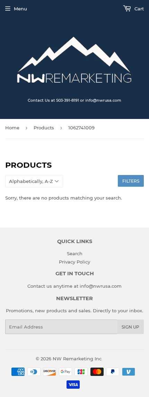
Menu (20, 8)
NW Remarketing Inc (77, 358)
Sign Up (130, 327)
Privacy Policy (74, 262)
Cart (138, 8)
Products (44, 127)
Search (74, 253)
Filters (130, 181)
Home (12, 127)
